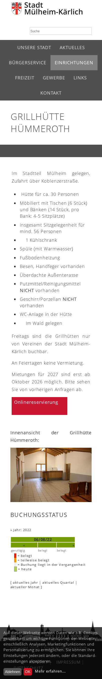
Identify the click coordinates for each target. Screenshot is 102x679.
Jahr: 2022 (22, 530)
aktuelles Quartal (58, 582)
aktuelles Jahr (25, 582)
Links (80, 78)
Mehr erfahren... (50, 671)
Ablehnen (12, 672)
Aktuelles (72, 47)
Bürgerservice (27, 63)
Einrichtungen (74, 63)
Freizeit (24, 78)
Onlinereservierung (36, 402)
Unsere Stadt (34, 47)
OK (27, 672)
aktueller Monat (25, 587)
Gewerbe (54, 78)
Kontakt (51, 93)
